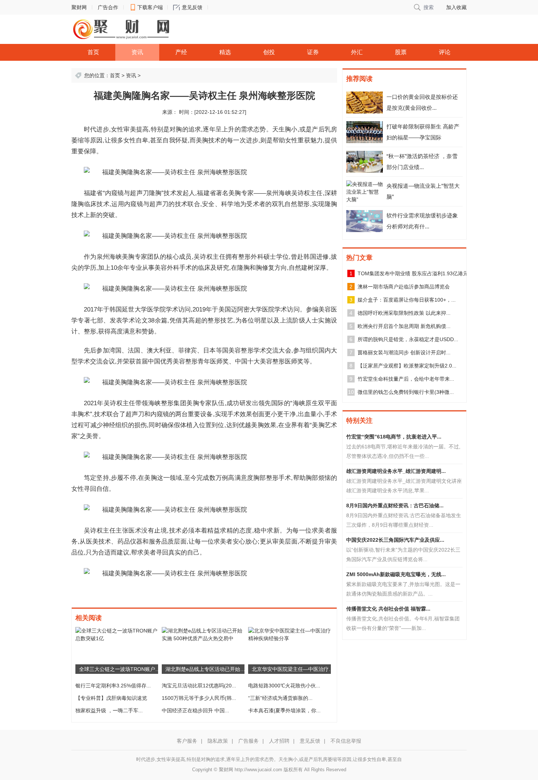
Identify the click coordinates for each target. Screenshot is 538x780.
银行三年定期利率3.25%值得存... (113, 685)
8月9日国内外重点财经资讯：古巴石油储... (395, 505)
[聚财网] (120, 29)
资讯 (137, 52)
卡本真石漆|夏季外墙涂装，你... (284, 710)
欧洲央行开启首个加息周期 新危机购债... (404, 326)
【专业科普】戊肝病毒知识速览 (111, 698)
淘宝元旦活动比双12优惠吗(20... (199, 685)
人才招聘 (279, 741)
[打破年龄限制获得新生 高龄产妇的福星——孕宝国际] (364, 132)
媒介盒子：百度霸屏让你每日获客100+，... (407, 300)
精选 (225, 52)
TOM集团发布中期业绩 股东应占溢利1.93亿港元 (413, 273)
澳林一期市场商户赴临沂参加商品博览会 (404, 287)
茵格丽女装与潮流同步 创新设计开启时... (404, 352)
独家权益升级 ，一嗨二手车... (109, 710)
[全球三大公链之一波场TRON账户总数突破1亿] (116, 634)
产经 (181, 52)
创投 (269, 52)
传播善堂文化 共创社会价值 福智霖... (388, 609)
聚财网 (79, 7)
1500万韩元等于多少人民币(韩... (199, 698)
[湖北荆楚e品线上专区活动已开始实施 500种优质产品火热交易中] (203, 634)
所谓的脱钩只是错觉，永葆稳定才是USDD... (408, 339)
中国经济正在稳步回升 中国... (195, 710)
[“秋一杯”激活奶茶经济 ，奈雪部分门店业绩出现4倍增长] (364, 162)
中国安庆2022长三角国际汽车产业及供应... (395, 540)
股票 (401, 52)
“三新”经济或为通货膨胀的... (280, 698)
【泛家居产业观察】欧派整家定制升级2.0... (407, 366)
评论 (445, 52)
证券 (313, 52)
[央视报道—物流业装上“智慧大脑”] (364, 191)
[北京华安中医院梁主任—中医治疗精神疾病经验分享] (289, 634)
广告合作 (108, 7)
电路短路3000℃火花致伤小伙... (284, 685)
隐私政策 (218, 741)
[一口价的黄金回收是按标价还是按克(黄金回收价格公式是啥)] (364, 102)
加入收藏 (456, 7)
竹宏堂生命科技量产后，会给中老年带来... (406, 379)
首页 (93, 52)
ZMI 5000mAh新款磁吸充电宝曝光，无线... (396, 574)
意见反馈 (192, 7)
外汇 (357, 52)
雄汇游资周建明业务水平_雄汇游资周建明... (396, 471)
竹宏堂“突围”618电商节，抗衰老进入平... (393, 437)
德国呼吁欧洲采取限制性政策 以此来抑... (404, 313)
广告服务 (248, 741)
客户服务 (187, 741)
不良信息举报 (345, 741)
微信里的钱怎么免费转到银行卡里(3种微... (406, 392)
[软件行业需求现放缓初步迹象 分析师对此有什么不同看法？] (364, 221)
